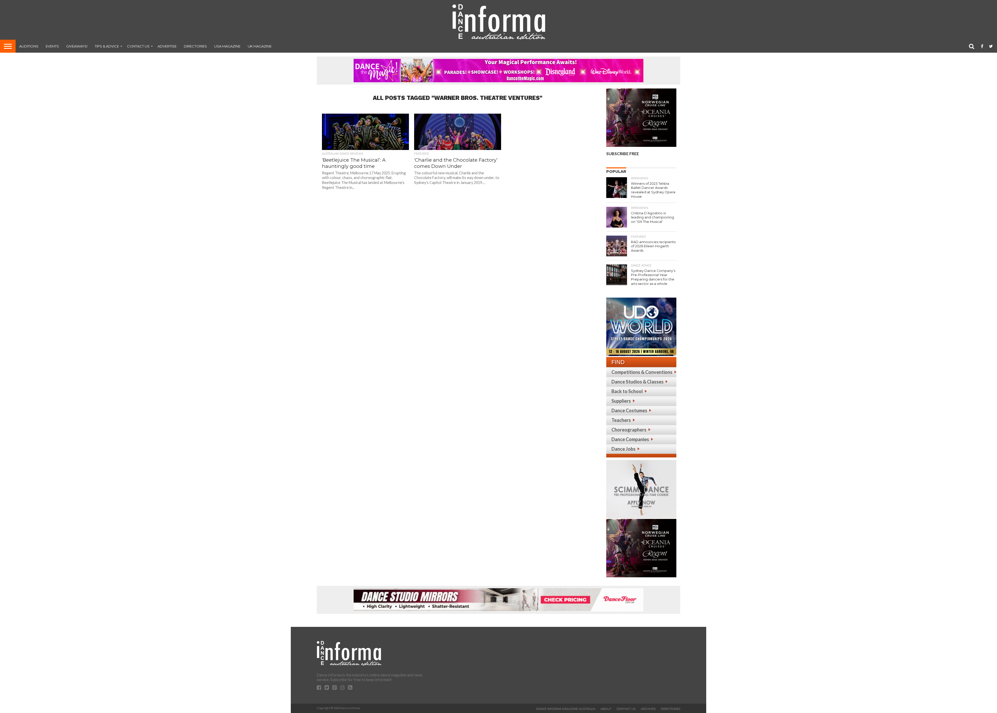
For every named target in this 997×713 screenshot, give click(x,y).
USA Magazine (227, 46)
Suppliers (621, 401)
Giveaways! (76, 46)
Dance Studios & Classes (637, 382)
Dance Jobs (623, 449)
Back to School (627, 391)
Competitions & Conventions (641, 372)
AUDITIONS (28, 46)
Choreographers (628, 430)
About (606, 709)
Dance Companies (630, 439)
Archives (648, 709)
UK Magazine (260, 46)
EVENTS (52, 46)
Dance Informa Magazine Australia (565, 709)
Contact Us (138, 46)
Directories (195, 46)
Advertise (167, 46)
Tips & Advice (107, 46)
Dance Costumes (629, 410)
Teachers (621, 420)
